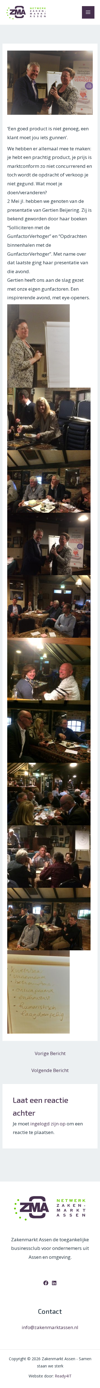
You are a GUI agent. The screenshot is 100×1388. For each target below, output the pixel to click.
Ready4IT (63, 1376)
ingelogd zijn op (48, 1123)
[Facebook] (45, 1282)
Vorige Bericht (50, 1053)
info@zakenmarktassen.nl (50, 1327)
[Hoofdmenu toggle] (88, 12)
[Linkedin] (54, 1282)
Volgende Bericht (50, 1070)
